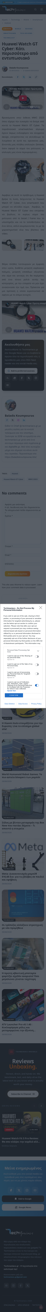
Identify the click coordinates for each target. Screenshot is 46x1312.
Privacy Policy (36, 704)
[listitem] (23, 651)
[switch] (37, 656)
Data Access (23, 704)
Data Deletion (10, 704)
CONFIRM (14, 695)
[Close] (41, 608)
